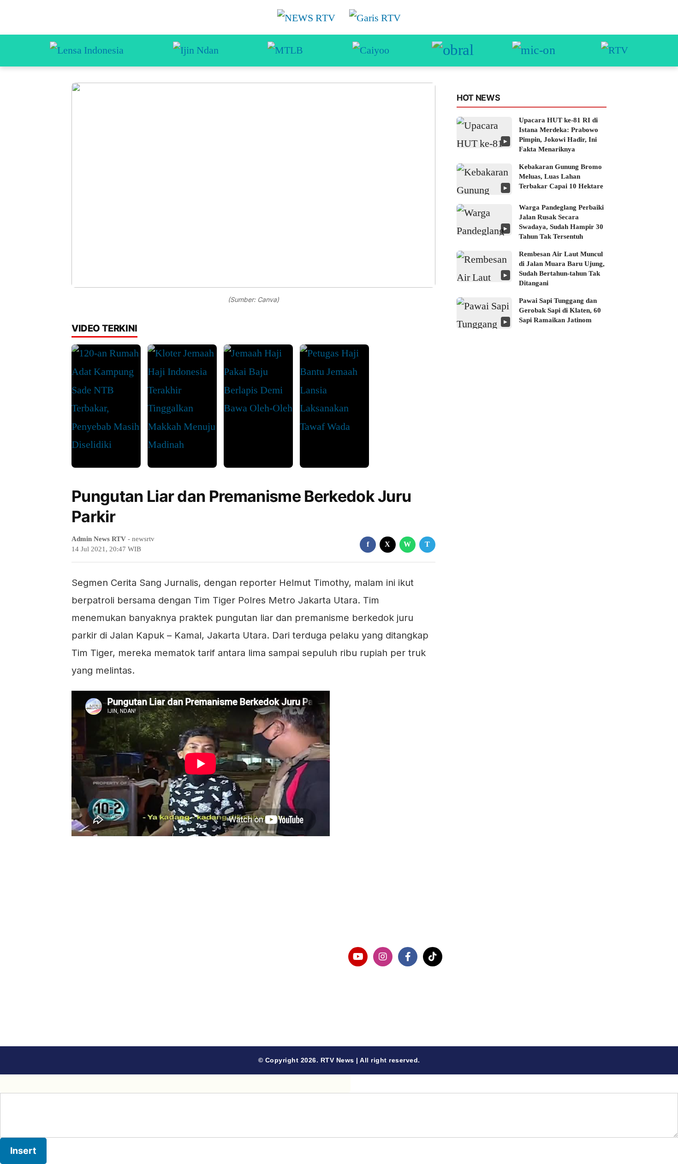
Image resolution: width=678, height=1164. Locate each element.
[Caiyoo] (370, 51)
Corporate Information (126, 957)
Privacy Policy (111, 981)
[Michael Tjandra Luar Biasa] (285, 51)
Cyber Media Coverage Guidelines (147, 1004)
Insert (23, 1150)
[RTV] (614, 51)
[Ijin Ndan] (196, 51)
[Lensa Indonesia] (87, 51)
